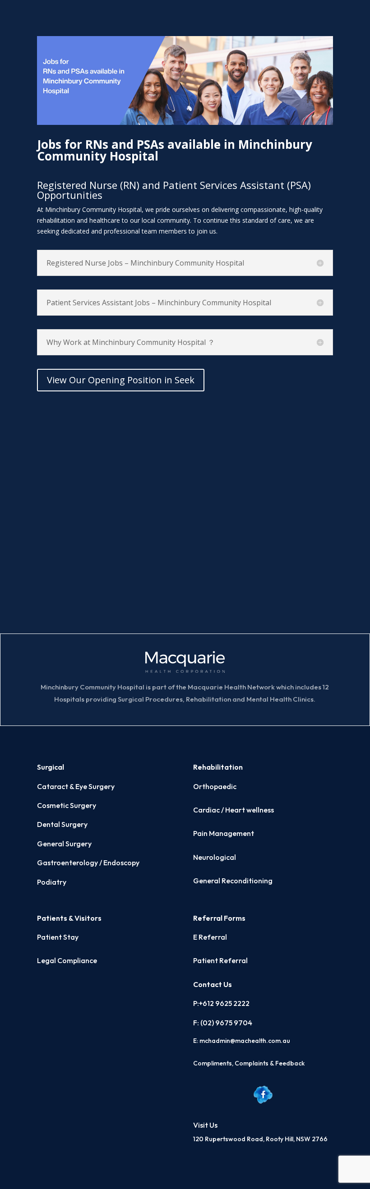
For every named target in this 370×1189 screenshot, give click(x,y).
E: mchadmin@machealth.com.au (241, 1041)
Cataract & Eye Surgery (76, 786)
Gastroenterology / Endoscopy (88, 862)
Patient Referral (220, 960)
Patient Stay (58, 936)
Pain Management (223, 833)
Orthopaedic (214, 786)
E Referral (210, 936)
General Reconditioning (233, 880)
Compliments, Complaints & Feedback (249, 1063)
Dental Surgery (62, 824)
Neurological (214, 857)
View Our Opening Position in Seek (120, 380)
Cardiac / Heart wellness (233, 809)
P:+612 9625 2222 (221, 1003)
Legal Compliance (67, 960)
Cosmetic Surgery (66, 805)
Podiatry (51, 881)
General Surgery (64, 843)
